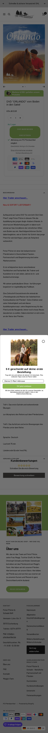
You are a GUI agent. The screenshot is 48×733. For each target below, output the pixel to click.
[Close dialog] (43, 341)
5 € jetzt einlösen (24, 386)
